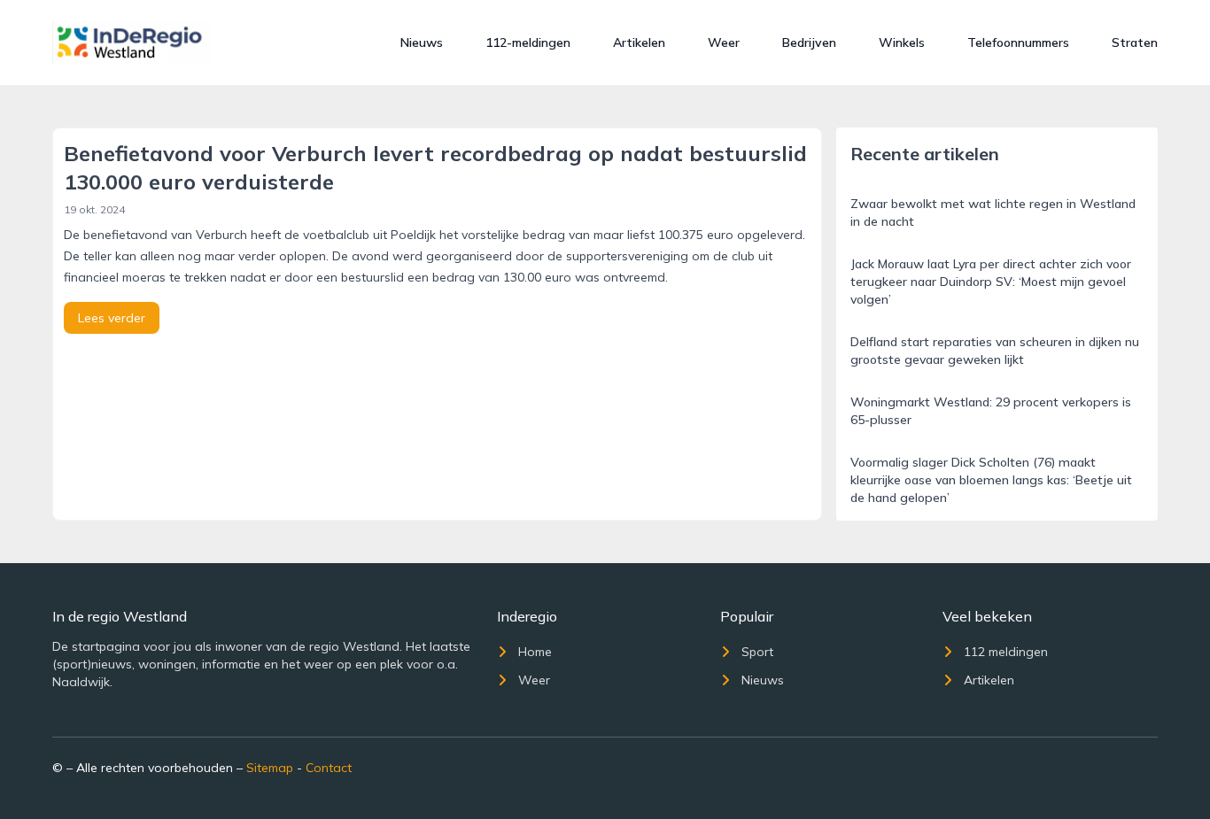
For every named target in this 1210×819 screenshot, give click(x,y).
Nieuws (421, 42)
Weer (724, 42)
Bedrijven (809, 42)
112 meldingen (1006, 652)
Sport (757, 652)
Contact (329, 768)
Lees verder (111, 318)
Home (535, 652)
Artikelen (639, 42)
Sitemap (269, 768)
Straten (1135, 42)
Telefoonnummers (1018, 42)
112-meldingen (527, 42)
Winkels (902, 42)
